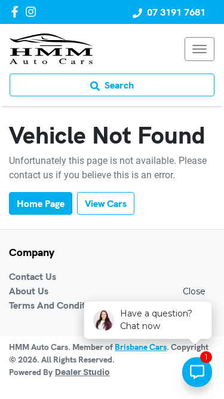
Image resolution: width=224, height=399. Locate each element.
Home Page (41, 203)
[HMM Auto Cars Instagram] (33, 11)
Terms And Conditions (56, 305)
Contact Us (32, 276)
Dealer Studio (82, 372)
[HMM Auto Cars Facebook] (17, 11)
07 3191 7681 (176, 12)
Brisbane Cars (141, 347)
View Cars (106, 203)
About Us (28, 291)
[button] (199, 49)
